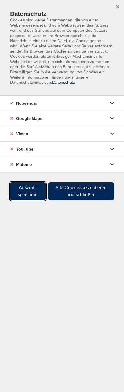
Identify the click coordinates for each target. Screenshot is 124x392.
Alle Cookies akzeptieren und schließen (81, 191)
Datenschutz (63, 82)
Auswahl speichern (28, 191)
